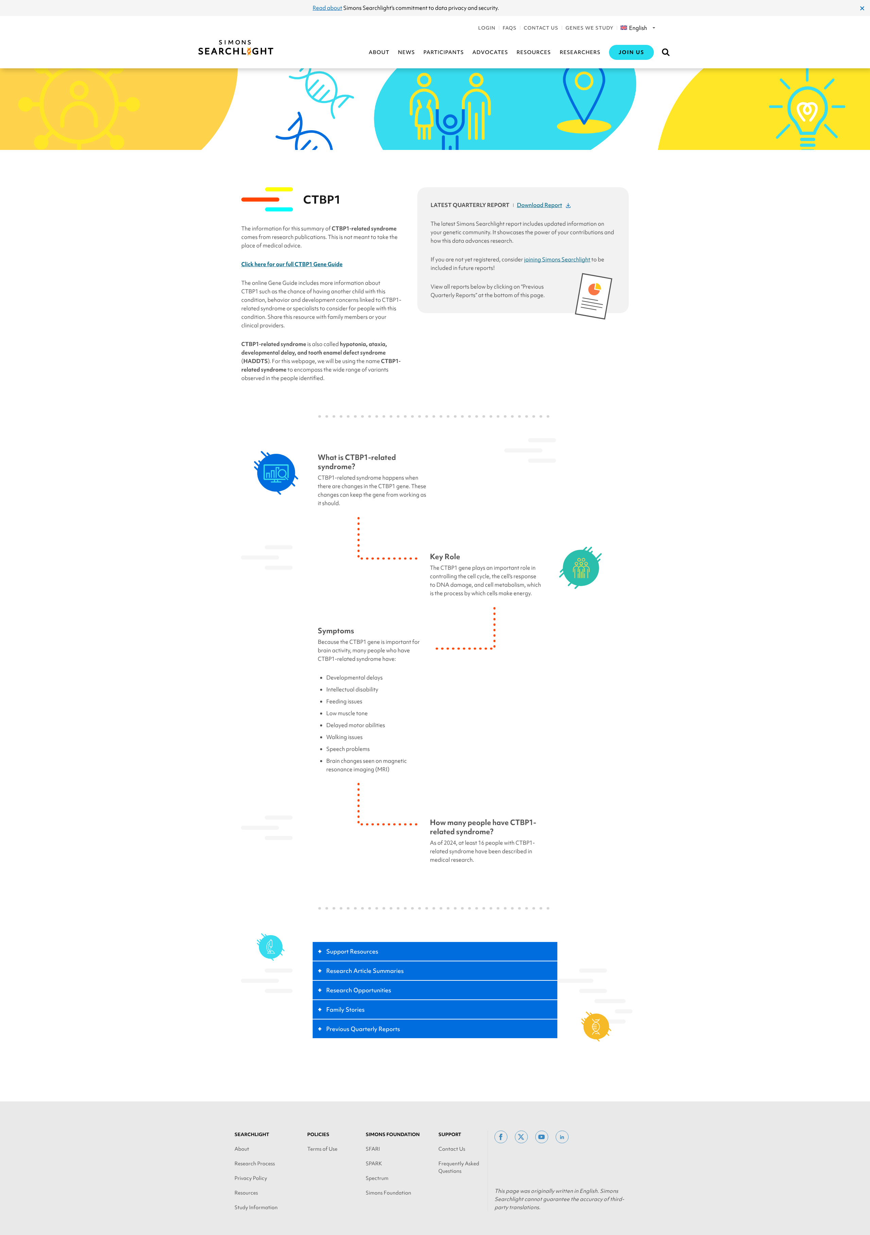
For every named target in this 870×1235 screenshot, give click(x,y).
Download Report (539, 205)
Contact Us (541, 28)
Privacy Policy (250, 1178)
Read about (327, 8)
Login (486, 28)
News (406, 52)
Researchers (580, 52)
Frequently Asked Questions (458, 1167)
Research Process (254, 1163)
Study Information (256, 1207)
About (379, 52)
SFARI (373, 1149)
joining (557, 259)
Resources (534, 52)
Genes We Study (589, 28)
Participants (443, 52)
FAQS (510, 28)
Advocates (490, 52)
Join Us (631, 52)
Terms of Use (322, 1149)
